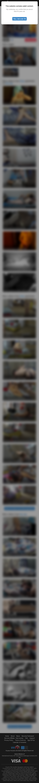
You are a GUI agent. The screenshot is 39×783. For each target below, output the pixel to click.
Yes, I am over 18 (19, 19)
